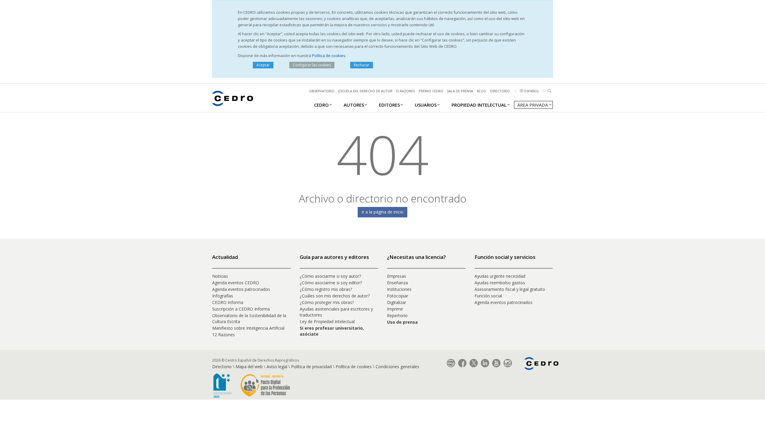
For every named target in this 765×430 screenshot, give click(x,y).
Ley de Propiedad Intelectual (327, 321)
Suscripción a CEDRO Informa (241, 309)
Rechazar (361, 64)
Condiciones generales (397, 366)
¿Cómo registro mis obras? (326, 289)
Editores (389, 105)
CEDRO (321, 105)
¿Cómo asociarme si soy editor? (331, 282)
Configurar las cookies (312, 64)
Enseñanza (397, 282)
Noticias (220, 276)
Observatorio (321, 91)
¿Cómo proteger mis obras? (327, 302)
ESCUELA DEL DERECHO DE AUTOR (365, 91)
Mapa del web (249, 366)
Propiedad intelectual (479, 105)
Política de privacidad (311, 366)
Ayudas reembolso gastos (500, 282)
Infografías (222, 296)
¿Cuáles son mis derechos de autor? (335, 296)
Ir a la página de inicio (382, 212)
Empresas (396, 276)
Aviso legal (277, 366)
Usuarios (426, 105)
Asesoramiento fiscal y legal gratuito (510, 289)
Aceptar (263, 64)
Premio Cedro (431, 91)
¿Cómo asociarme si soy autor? (330, 276)
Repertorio (397, 315)
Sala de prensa (460, 91)
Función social (488, 296)
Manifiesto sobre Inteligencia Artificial (248, 328)
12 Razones (223, 334)
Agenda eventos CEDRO (235, 282)
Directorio (500, 91)
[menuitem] (321, 104)
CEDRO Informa (227, 302)
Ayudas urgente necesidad (500, 276)
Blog (481, 91)
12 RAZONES (405, 91)
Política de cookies (328, 55)
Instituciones (399, 289)
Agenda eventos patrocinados (241, 289)
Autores (354, 105)
